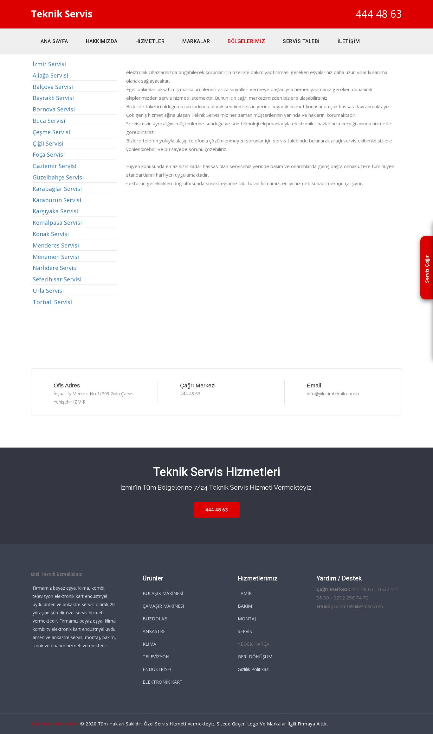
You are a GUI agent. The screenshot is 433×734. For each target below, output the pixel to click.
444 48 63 (379, 14)
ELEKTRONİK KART (163, 682)
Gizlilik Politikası (253, 669)
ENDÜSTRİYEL (157, 669)
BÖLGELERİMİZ (246, 41)
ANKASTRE (154, 631)
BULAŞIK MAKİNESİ (163, 593)
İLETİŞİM (349, 41)
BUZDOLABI (156, 619)
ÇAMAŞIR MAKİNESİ (163, 606)
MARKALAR (196, 41)
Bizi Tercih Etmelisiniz (55, 724)
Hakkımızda (102, 41)
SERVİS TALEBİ (301, 41)
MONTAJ (247, 619)
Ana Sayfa (54, 41)
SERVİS (245, 631)
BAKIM (245, 606)
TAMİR (245, 593)
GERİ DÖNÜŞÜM (255, 657)
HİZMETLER (150, 41)
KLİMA (149, 644)
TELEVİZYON (156, 657)
